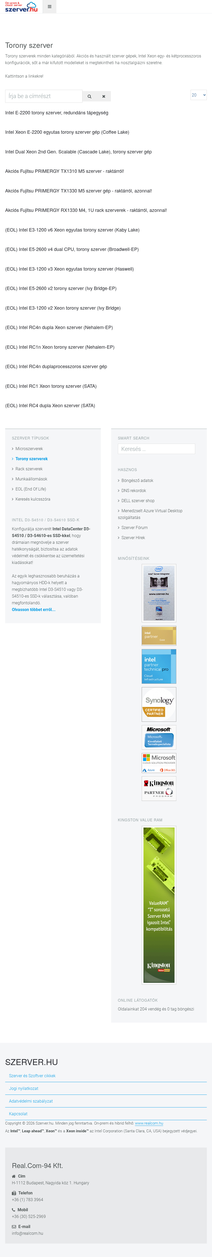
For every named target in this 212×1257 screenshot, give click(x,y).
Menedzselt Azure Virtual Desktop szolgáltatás (150, 514)
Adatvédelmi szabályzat (31, 1101)
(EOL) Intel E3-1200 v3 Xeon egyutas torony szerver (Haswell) (69, 268)
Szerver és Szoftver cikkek (32, 1075)
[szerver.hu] (21, 6)
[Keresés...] (89, 96)
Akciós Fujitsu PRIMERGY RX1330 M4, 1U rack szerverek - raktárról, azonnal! (86, 209)
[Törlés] (104, 96)
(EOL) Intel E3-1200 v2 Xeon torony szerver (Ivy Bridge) (63, 307)
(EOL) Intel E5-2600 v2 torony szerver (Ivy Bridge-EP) (61, 288)
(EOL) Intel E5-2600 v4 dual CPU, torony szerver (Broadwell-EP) (72, 249)
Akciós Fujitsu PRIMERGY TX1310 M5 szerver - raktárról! (64, 170)
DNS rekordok (134, 490)
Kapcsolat (18, 1113)
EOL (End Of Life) (31, 489)
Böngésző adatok (137, 480)
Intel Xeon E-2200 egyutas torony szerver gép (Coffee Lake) (67, 131)
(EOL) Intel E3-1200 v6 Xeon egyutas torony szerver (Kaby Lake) (72, 229)
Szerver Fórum (135, 527)
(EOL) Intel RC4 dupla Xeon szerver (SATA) (50, 405)
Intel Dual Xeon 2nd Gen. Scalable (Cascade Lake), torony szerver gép (78, 151)
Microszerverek (29, 448)
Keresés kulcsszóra (33, 499)
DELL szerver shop (138, 500)
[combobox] (156, 449)
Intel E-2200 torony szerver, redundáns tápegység (56, 112)
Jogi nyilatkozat (23, 1088)
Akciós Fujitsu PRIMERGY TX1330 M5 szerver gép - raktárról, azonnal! (78, 190)
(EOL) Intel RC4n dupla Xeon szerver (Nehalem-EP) (59, 327)
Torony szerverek (32, 458)
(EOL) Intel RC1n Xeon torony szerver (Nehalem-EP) (60, 346)
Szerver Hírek (133, 537)
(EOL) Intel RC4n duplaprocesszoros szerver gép (56, 366)
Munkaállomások (31, 479)
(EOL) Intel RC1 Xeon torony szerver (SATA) (51, 385)
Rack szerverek (29, 468)
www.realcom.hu (149, 1123)
